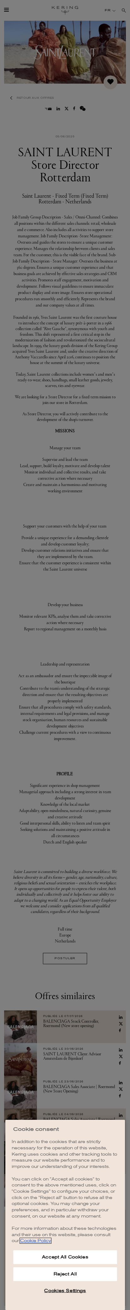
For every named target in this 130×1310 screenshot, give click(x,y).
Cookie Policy (35, 1240)
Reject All (65, 1274)
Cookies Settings (65, 1290)
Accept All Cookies (65, 1257)
